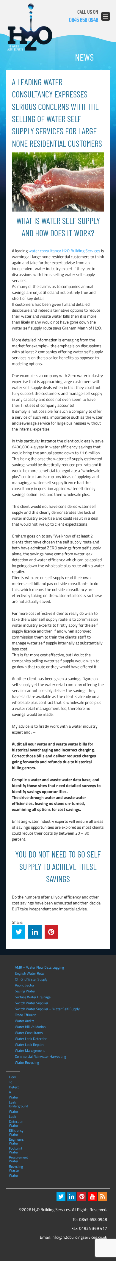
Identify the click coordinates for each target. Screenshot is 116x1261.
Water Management (30, 1050)
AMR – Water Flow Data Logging (39, 967)
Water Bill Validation (30, 1027)
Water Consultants (29, 1032)
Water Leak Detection (31, 1038)
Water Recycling (27, 1062)
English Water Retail (30, 973)
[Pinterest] (81, 1196)
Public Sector (24, 985)
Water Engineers (14, 1134)
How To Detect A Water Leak (14, 1076)
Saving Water (25, 991)
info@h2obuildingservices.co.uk (79, 1237)
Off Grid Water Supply (31, 979)
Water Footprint (14, 1143)
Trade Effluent (25, 1015)
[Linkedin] (71, 1196)
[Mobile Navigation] (105, 16)
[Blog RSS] (102, 1196)
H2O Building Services (29, 27)
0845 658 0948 (83, 19)
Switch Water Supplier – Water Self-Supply (47, 1009)
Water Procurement (14, 1152)
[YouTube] (92, 1196)
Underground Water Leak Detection (14, 1106)
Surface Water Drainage (33, 997)
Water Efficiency (14, 1125)
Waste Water (14, 1170)
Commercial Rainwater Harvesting (40, 1056)
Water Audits (25, 1021)
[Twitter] (61, 1196)
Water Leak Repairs (29, 1044)
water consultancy (45, 251)
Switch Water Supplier (31, 1003)
